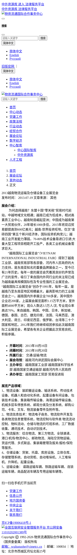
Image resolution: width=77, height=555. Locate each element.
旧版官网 (8, 66)
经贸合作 (15, 131)
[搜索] (3, 18)
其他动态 (15, 180)
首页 (12, 107)
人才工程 (15, 159)
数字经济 (15, 140)
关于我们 (15, 510)
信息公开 (15, 495)
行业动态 (15, 126)
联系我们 (15, 515)
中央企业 (15, 505)
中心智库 (15, 145)
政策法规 (15, 121)
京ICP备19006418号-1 (16, 522)
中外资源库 (10, 9)
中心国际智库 (26, 150)
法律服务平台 (27, 9)
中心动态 (15, 112)
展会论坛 (15, 136)
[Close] (3, 34)
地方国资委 (17, 500)
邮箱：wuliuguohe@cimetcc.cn (22, 546)
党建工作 (15, 116)
